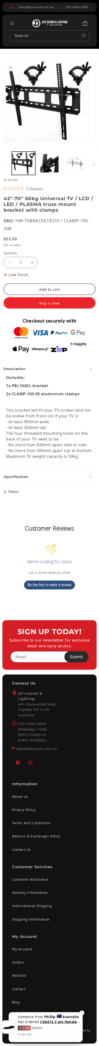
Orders (18, 962)
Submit (76, 656)
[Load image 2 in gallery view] (49, 163)
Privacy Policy (23, 809)
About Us (20, 796)
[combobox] (49, 35)
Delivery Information (30, 892)
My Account (22, 949)
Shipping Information (31, 919)
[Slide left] (5, 164)
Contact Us (21, 849)
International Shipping (32, 906)
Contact (18, 989)
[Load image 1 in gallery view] (23, 163)
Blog (16, 1002)
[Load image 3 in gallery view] (75, 163)
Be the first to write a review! (49, 584)
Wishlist (19, 975)
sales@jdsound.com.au (36, 748)
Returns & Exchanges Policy (36, 836)
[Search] (84, 35)
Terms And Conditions (31, 823)
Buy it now (49, 303)
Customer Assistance (30, 879)
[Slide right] (93, 164)
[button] (85, 23)
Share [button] (13, 491)
